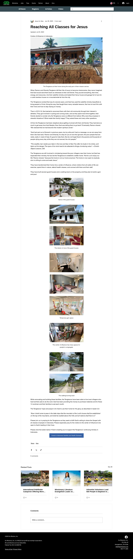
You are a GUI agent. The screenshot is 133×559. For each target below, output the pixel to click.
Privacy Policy (17, 549)
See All (110, 467)
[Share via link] (41, 450)
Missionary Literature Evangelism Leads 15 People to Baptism (64, 491)
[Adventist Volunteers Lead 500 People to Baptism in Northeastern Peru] (98, 478)
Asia (37, 443)
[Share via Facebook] (31, 450)
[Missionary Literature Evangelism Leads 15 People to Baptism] (66, 478)
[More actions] (101, 21)
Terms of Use (8, 549)
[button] (35, 9)
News (32, 443)
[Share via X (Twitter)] (36, 450)
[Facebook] (126, 537)
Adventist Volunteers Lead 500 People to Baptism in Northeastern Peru (97, 491)
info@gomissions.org (122, 547)
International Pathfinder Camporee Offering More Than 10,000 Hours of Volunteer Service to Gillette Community (34, 491)
